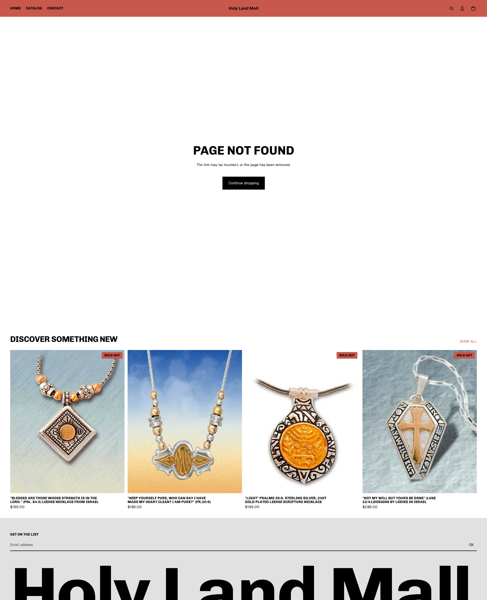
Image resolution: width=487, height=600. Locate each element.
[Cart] (473, 8)
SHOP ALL (468, 341)
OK (471, 544)
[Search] (451, 8)
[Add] (234, 485)
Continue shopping (244, 183)
